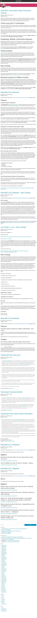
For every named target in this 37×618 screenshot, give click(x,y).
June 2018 (3, 572)
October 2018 (3, 568)
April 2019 (3, 567)
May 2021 (3, 555)
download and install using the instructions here (21, 97)
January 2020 (3, 562)
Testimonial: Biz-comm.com (10, 355)
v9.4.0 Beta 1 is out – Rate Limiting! (13, 227)
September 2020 (4, 558)
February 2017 (3, 576)
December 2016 (4, 579)
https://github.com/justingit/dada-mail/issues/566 (9, 460)
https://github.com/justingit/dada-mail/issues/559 (9, 501)
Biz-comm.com (11, 388)
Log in (2, 607)
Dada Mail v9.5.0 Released (10, 92)
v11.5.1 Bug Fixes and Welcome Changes (12, 540)
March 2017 (3, 575)
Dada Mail (9, 397)
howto (2, 596)
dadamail (5, 16)
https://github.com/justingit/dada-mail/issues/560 (9, 507)
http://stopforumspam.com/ (15, 104)
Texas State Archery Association (19, 419)
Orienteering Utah (9, 410)
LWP (17, 60)
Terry (2, 539)
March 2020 (3, 561)
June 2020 (3, 560)
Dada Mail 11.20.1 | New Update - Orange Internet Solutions (11, 538)
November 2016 (4, 580)
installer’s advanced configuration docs (16, 74)
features (2, 595)
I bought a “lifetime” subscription (24, 363)
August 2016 (3, 582)
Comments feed (4, 609)
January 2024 (3, 545)
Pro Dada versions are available (6, 238)
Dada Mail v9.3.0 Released (10, 318)
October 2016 (3, 581)
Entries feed (3, 608)
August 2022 (3, 551)
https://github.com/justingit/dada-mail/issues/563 (9, 519)
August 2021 (3, 554)
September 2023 (4, 546)
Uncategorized (3, 603)
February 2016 (3, 589)
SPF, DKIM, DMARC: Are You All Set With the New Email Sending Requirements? (14, 528)
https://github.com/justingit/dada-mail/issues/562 (9, 513)
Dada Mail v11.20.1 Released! (6, 533)
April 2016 (3, 587)
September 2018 (4, 569)
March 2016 (3, 588)
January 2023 (3, 548)
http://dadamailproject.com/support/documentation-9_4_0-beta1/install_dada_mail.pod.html (16, 236)
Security (2, 600)
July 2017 (3, 573)
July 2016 (3, 583)
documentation (22, 405)
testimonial (3, 601)
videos (10, 406)
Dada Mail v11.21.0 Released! (6, 532)
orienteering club (24, 397)
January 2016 (3, 590)
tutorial (2, 602)
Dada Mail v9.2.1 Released (10, 468)
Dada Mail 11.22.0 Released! (6, 529)
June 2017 (3, 574)
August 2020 (3, 559)
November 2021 (4, 552)
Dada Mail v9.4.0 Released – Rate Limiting (15, 193)
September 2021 (4, 553)
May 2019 (3, 566)
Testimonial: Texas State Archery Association (17, 414)
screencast (3, 599)
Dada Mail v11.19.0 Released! (9, 539)
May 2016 (3, 586)
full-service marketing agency (8, 360)
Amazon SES (7, 431)
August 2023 (3, 547)
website (25, 404)
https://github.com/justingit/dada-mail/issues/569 (9, 464)
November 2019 (4, 565)
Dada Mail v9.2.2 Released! (10, 445)
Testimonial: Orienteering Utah (11, 392)
